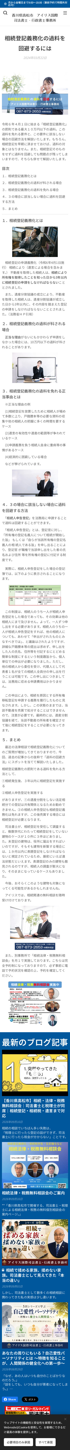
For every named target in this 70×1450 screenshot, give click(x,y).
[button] (5, 13)
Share (12, 1399)
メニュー (65, 13)
